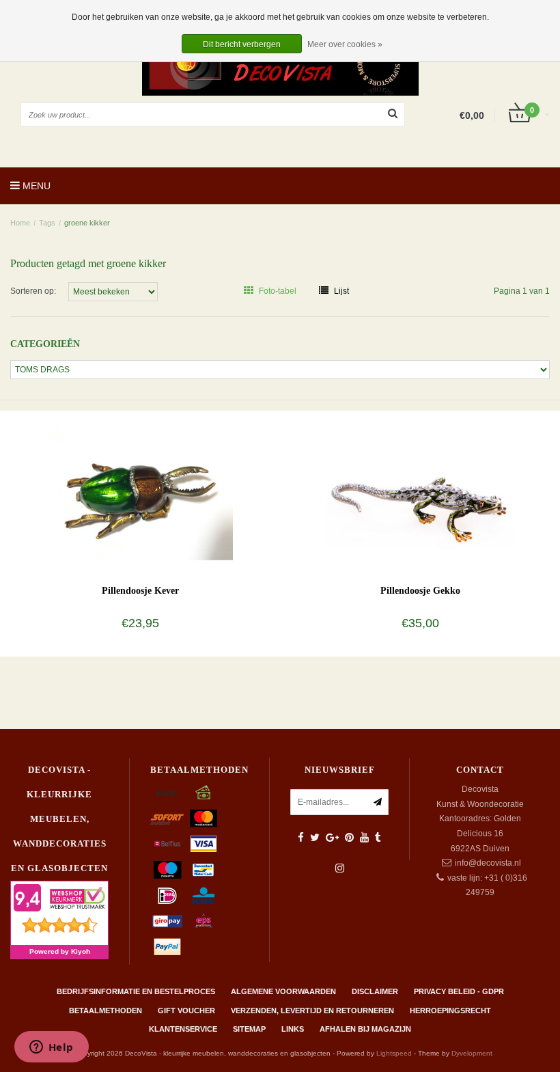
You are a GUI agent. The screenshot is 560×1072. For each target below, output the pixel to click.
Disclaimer (375, 991)
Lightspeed (394, 1053)
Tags (47, 223)
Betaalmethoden (105, 1010)
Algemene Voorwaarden (283, 991)
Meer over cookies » (344, 44)
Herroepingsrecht (450, 1010)
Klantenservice (183, 1029)
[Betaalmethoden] (167, 792)
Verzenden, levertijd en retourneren (312, 1010)
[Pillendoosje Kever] (140, 489)
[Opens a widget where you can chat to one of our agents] (51, 1048)
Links (292, 1029)
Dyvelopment (471, 1053)
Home (20, 223)
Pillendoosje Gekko (420, 591)
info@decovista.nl (488, 863)
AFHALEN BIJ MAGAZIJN (365, 1029)
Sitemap (249, 1029)
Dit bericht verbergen (242, 44)
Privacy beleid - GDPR (459, 991)
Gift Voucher (186, 1010)
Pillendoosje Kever (140, 591)
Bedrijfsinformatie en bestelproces (136, 991)
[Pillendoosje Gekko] (420, 489)
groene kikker (87, 223)
